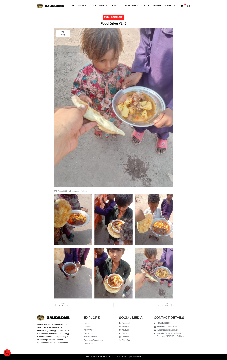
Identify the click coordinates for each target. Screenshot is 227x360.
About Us (103, 6)
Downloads (170, 6)
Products (81, 6)
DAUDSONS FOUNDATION (113, 17)
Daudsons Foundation (151, 6)
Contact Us (115, 6)
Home (72, 6)
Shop (94, 6)
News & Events (131, 6)
